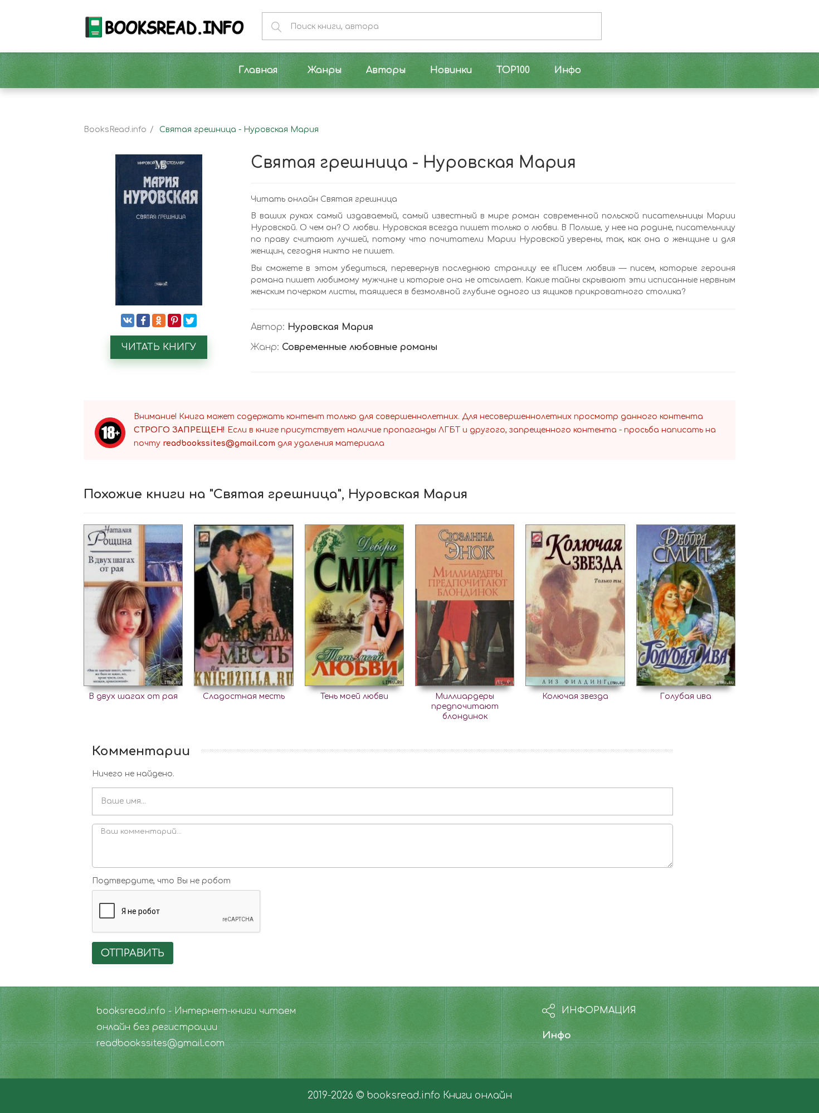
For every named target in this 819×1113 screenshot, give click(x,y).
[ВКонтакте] (127, 320)
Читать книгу (158, 347)
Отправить (132, 953)
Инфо (556, 1035)
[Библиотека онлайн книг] (164, 26)
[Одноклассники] (158, 320)
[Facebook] (143, 320)
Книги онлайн (477, 1095)
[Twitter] (190, 320)
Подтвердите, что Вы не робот (161, 881)
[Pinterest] (174, 320)
